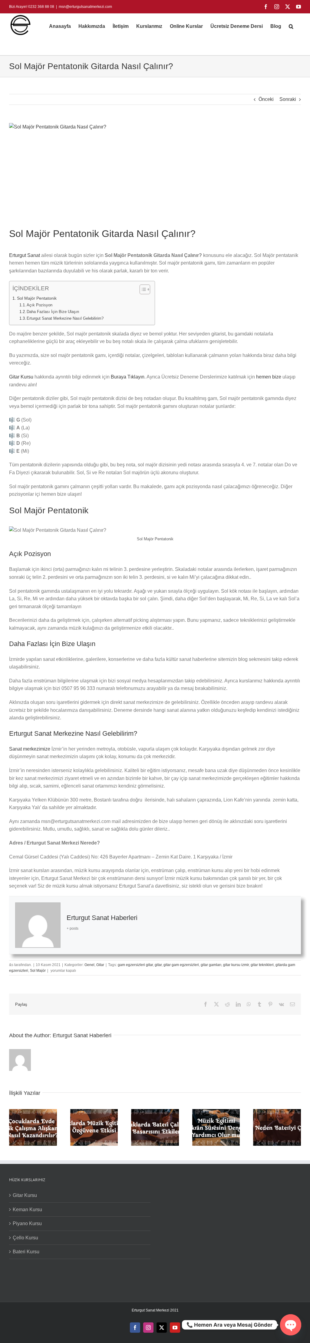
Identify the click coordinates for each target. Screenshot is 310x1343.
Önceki (266, 99)
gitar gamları (211, 965)
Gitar (100, 965)
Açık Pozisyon (39, 305)
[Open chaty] (290, 1324)
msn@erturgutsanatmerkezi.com (85, 7)
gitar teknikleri (262, 965)
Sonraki (287, 99)
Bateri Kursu (26, 1251)
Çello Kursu (25, 1237)
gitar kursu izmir (236, 965)
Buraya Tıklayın (127, 376)
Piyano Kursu (27, 1223)
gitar (158, 965)
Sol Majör (38, 970)
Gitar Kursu (21, 376)
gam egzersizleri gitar (135, 965)
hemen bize (268, 376)
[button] (291, 26)
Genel (89, 965)
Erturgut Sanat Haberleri (102, 917)
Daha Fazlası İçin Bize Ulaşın (53, 311)
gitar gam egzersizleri (181, 965)
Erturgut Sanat (24, 255)
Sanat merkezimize (29, 748)
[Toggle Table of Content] (142, 289)
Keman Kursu (27, 1209)
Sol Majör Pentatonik (37, 298)
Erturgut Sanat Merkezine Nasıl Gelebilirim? (65, 318)
